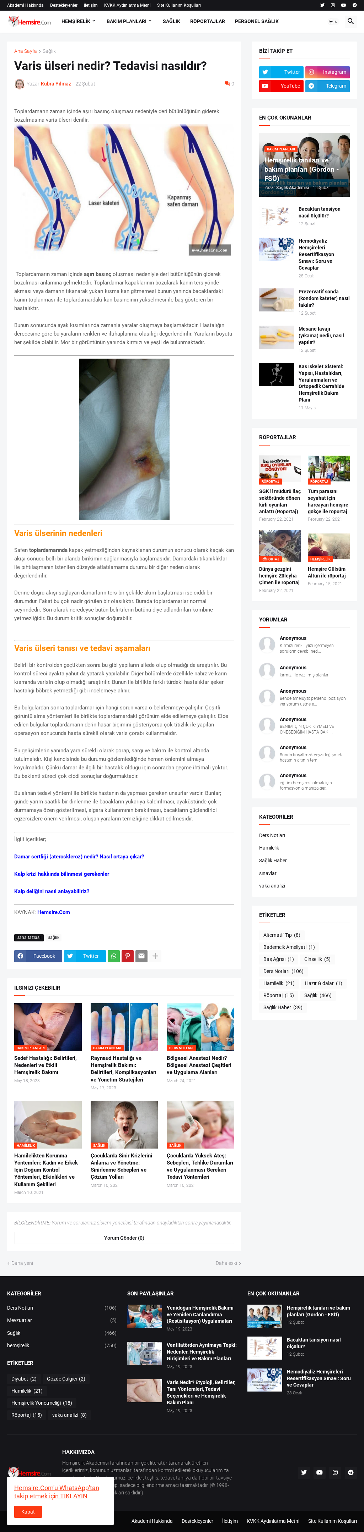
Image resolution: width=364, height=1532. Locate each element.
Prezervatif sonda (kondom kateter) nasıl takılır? (324, 298)
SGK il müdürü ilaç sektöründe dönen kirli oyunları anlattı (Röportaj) (280, 501)
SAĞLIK (171, 21)
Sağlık (49, 51)
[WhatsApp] (114, 956)
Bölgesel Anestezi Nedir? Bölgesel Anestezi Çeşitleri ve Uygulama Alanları (199, 1065)
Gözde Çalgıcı (66, 1379)
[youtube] (343, 5)
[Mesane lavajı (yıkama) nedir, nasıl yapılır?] (276, 337)
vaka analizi (272, 886)
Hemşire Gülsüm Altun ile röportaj (327, 572)
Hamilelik (269, 848)
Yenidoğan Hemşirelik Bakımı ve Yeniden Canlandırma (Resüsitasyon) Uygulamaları (200, 1314)
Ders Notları (272, 835)
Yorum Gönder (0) (124, 1238)
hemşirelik (62, 1345)
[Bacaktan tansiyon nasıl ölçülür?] (276, 217)
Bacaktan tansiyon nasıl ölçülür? (320, 212)
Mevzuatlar (62, 1320)
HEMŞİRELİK (75, 21)
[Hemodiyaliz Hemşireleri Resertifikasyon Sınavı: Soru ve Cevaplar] (276, 249)
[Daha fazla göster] (155, 956)
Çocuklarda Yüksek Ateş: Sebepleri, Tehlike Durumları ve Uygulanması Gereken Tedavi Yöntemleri (200, 1166)
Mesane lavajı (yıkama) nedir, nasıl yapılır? (321, 335)
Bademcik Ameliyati (289, 947)
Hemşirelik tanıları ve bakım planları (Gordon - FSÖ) (318, 1311)
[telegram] (355, 5)
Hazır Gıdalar (323, 983)
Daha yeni (22, 1263)
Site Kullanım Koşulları (179, 5)
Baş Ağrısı (278, 959)
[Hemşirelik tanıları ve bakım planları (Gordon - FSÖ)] (264, 1316)
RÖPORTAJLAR (207, 21)
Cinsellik (317, 959)
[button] (333, 21)
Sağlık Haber (273, 860)
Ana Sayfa (25, 51)
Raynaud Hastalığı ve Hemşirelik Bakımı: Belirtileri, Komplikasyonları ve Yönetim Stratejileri (123, 1069)
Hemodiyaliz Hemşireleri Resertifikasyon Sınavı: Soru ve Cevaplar (316, 254)
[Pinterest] (128, 956)
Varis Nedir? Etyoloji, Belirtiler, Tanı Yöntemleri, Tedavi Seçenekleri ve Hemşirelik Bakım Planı (201, 1392)
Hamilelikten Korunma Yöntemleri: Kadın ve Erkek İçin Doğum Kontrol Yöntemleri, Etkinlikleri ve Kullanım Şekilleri (46, 1170)
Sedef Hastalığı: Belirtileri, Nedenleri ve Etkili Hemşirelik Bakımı (45, 1065)
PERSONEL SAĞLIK (257, 21)
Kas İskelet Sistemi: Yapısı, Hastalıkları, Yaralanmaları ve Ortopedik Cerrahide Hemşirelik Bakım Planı (321, 383)
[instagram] (333, 5)
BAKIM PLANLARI (126, 21)
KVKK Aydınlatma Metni (127, 5)
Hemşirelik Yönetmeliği (41, 1403)
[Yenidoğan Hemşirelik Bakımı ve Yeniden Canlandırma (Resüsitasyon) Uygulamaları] (144, 1316)
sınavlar (268, 873)
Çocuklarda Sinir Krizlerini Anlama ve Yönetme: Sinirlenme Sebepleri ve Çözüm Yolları (121, 1166)
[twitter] (322, 5)
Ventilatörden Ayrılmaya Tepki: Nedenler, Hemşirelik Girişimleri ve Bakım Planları (202, 1351)
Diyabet (24, 1379)
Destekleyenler (63, 5)
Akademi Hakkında (25, 5)
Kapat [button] (28, 1512)
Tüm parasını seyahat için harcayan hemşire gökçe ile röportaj (328, 501)
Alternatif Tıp (281, 935)
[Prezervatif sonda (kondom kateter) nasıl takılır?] (276, 299)
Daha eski (226, 1263)
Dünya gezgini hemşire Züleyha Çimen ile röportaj (279, 575)
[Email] (141, 956)
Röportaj (278, 995)
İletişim (91, 5)
